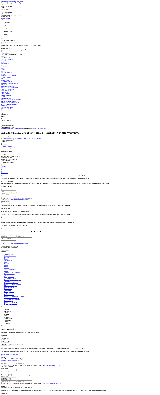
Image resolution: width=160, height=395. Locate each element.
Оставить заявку (5, 250)
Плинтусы (4, 84)
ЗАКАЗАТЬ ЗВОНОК (7, 367)
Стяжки (3, 96)
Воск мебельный (5, 57)
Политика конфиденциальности (10, 360)
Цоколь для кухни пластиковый (10, 102)
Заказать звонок (5, 18)
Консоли (3, 66)
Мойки (3, 74)
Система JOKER (5, 93)
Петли (2, 78)
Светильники (4, 92)
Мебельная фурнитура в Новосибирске (12, 128)
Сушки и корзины (6, 98)
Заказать (3, 386)
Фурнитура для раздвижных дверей (11, 99)
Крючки (3, 71)
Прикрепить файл (6, 375)
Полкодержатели (5, 80)
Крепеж (3, 68)
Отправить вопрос (6, 378)
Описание (10, 181)
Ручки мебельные (6, 90)
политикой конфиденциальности (20, 199)
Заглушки (3, 60)
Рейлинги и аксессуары (7, 89)
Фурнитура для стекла (7, 107)
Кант (2, 65)
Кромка (3, 69)
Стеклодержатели (6, 95)
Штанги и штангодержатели (9, 104)
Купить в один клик (6, 146)
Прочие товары (5, 105)
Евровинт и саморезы (7, 59)
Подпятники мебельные (7, 86)
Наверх (3, 357)
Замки (2, 62)
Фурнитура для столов (7, 108)
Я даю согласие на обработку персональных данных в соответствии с (16, 198)
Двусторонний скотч (6, 81)
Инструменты (5, 63)
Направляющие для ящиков (8, 75)
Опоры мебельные (6, 77)
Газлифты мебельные (7, 72)
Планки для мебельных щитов (9, 83)
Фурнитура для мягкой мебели (9, 87)
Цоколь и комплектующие (8, 101)
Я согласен (4, 393)
